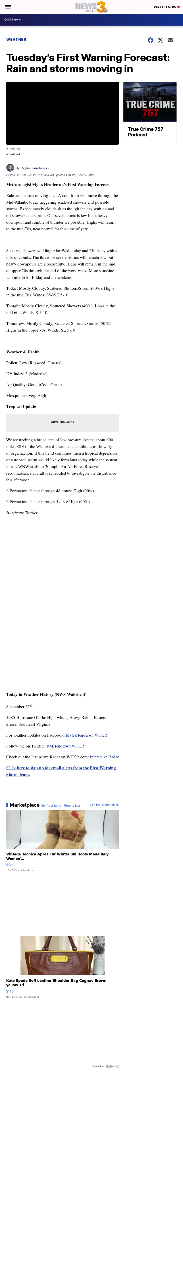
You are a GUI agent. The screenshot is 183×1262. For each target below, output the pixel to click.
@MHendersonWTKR (64, 746)
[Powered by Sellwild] (112, 1066)
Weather (16, 39)
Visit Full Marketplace (104, 804)
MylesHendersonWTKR (86, 735)
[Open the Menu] (7, 7)
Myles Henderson (35, 168)
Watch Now (165, 7)
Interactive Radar (104, 757)
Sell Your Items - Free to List (60, 805)
